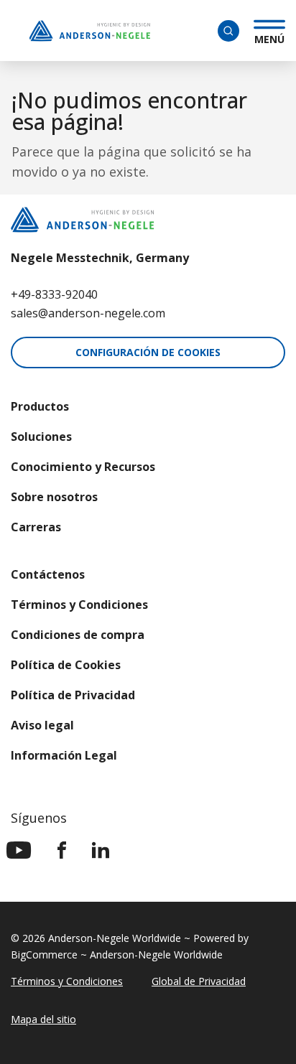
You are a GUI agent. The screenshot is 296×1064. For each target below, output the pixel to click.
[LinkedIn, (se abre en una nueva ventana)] (100, 850)
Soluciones (41, 436)
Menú (269, 37)
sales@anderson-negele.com (88, 313)
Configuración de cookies (148, 352)
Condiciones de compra (77, 635)
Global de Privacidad (199, 981)
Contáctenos (48, 574)
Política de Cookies (66, 665)
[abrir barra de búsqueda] (228, 31)
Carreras (36, 527)
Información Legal (64, 755)
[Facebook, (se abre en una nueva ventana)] (61, 850)
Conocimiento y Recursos (83, 467)
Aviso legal (42, 725)
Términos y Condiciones (79, 604)
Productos (40, 406)
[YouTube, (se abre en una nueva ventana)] (19, 850)
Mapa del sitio (43, 1019)
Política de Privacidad (73, 695)
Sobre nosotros (54, 497)
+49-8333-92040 (54, 294)
